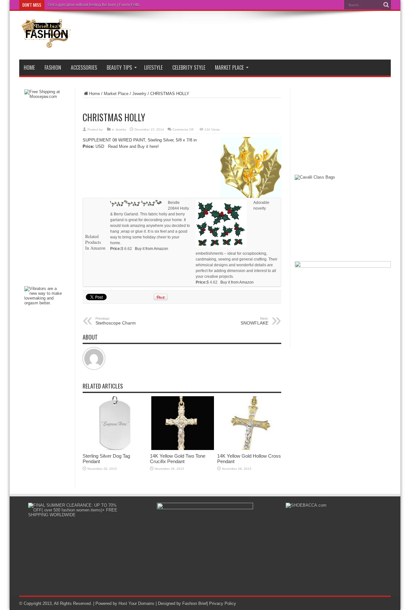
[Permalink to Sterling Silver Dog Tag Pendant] (115, 448)
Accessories (84, 67)
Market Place (229, 67)
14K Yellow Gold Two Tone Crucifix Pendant (177, 458)
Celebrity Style (188, 67)
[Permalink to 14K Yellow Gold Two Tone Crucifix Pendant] (182, 448)
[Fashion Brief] (46, 43)
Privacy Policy (222, 603)
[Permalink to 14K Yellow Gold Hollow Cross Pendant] (249, 448)
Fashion (53, 67)
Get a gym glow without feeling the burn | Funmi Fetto (94, 5)
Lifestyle (153, 67)
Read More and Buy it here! (133, 146)
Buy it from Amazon (151, 248)
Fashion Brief (194, 603)
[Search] (386, 5)
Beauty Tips (119, 67)
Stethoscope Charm (115, 321)
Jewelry (139, 93)
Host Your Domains (136, 603)
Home (29, 67)
